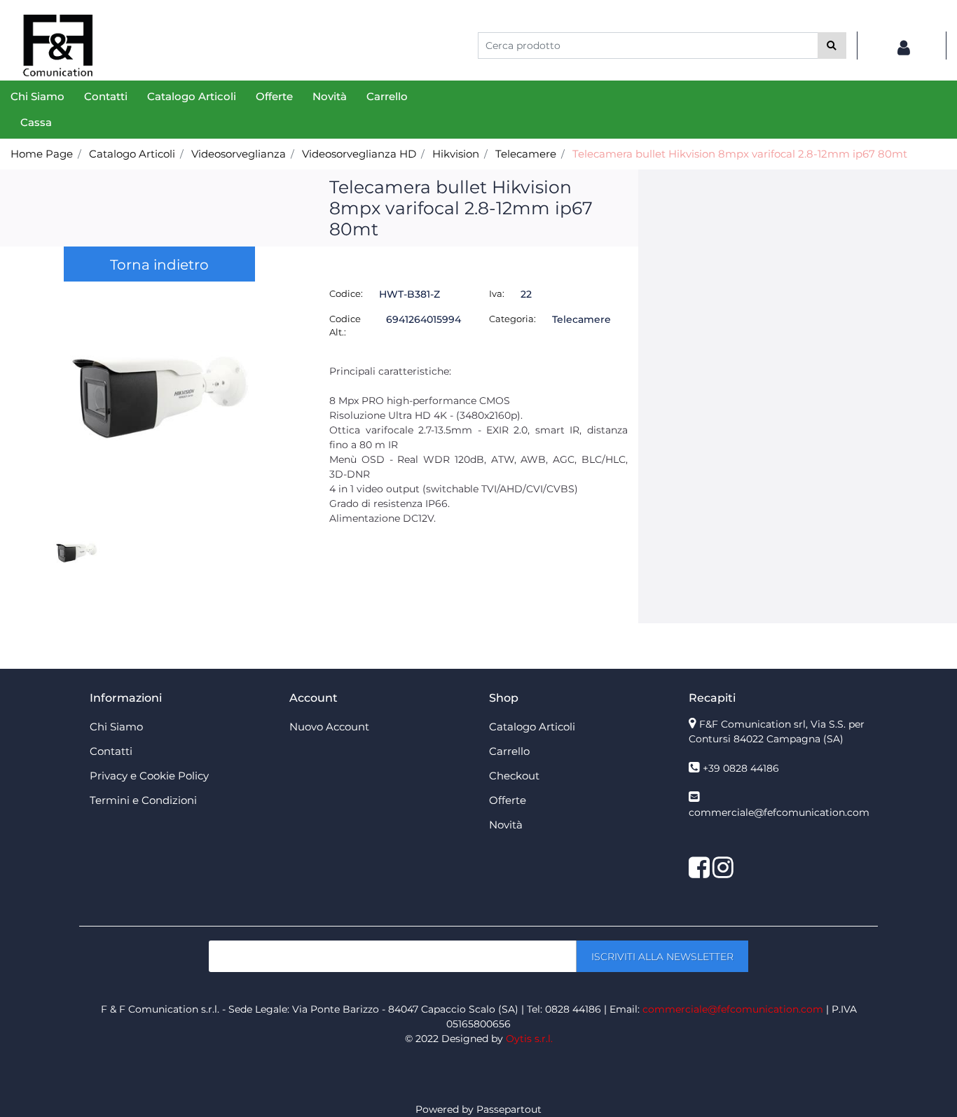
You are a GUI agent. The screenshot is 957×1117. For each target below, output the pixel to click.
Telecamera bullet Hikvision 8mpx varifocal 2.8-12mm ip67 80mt (739, 153)
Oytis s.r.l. (529, 1038)
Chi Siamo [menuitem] (37, 96)
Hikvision (455, 153)
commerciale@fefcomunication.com (779, 812)
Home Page (42, 153)
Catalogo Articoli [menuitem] (191, 96)
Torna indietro (159, 264)
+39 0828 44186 (741, 768)
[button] (832, 45)
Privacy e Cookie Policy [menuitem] (149, 775)
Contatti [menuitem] (106, 96)
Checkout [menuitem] (514, 775)
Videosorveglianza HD (359, 153)
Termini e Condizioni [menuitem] (143, 800)
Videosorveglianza (238, 153)
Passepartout (509, 1109)
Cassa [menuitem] (36, 122)
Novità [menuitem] (329, 96)
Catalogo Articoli (132, 153)
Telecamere (525, 153)
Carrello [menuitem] (387, 96)
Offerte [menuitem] (274, 96)
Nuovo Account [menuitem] (329, 726)
